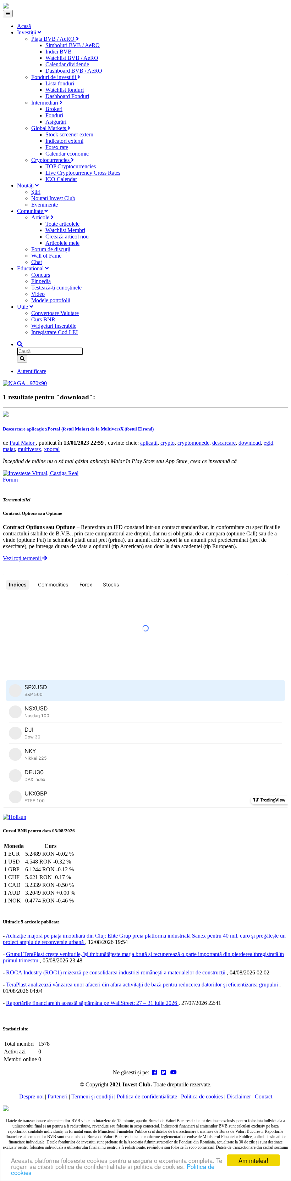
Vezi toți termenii (22, 558)
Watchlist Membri (65, 230)
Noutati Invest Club (53, 198)
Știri (35, 192)
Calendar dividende (67, 64)
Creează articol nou (67, 237)
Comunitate (30, 211)
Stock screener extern (69, 134)
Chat (36, 262)
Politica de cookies (202, 1096)
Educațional (31, 268)
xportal (52, 449)
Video (38, 294)
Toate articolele (62, 224)
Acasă (24, 26)
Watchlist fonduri (64, 90)
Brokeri (53, 109)
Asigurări (55, 122)
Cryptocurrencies (51, 160)
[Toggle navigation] (8, 13)
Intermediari (45, 103)
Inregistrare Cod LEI (54, 332)
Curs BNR (43, 319)
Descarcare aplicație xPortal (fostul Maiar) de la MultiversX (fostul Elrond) (78, 429)
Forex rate (56, 147)
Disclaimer (239, 1096)
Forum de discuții (50, 249)
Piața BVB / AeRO (53, 39)
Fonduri (54, 115)
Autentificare (31, 371)
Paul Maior (23, 443)
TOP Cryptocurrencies (70, 166)
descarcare (224, 443)
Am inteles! (253, 1160)
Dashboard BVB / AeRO (73, 71)
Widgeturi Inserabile (53, 326)
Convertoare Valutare (55, 313)
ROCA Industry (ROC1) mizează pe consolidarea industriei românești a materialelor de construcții (116, 972)
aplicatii (149, 443)
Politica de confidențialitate (147, 1096)
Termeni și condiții (92, 1096)
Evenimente (44, 205)
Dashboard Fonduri (67, 96)
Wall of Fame (46, 256)
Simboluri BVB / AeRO (72, 45)
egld (268, 443)
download (249, 443)
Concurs (40, 275)
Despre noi (31, 1096)
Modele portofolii (50, 300)
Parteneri (57, 1096)
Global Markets (49, 128)
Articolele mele (62, 243)
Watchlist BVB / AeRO (71, 58)
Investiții (27, 32)
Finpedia (41, 281)
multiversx (29, 449)
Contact (263, 1096)
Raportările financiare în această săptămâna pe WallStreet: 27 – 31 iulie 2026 (92, 1003)
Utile (23, 307)
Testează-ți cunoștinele (56, 288)
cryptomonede (193, 443)
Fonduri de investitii (54, 77)
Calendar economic (67, 154)
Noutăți (26, 185)
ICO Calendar (61, 179)
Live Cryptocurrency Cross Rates (82, 173)
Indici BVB (58, 52)
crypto (167, 443)
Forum (10, 480)
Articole (41, 217)
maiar (9, 449)
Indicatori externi (64, 141)
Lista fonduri (59, 83)
